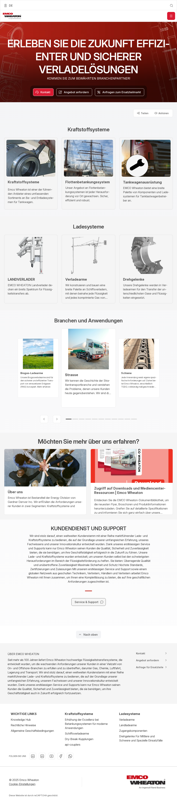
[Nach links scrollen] (44, 419)
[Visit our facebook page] (61, 756)
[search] (171, 6)
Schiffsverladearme (77, 733)
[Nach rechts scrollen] (57, 419)
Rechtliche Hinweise (23, 725)
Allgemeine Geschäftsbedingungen (32, 730)
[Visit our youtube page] (51, 756)
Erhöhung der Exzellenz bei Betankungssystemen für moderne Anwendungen (86, 724)
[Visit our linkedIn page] (33, 756)
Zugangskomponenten (133, 730)
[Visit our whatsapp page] (70, 756)
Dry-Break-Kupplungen (79, 739)
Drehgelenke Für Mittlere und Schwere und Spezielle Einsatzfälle (141, 738)
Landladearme (128, 725)
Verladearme (127, 719)
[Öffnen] (171, 16)
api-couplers (72, 744)
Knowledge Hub (21, 719)
